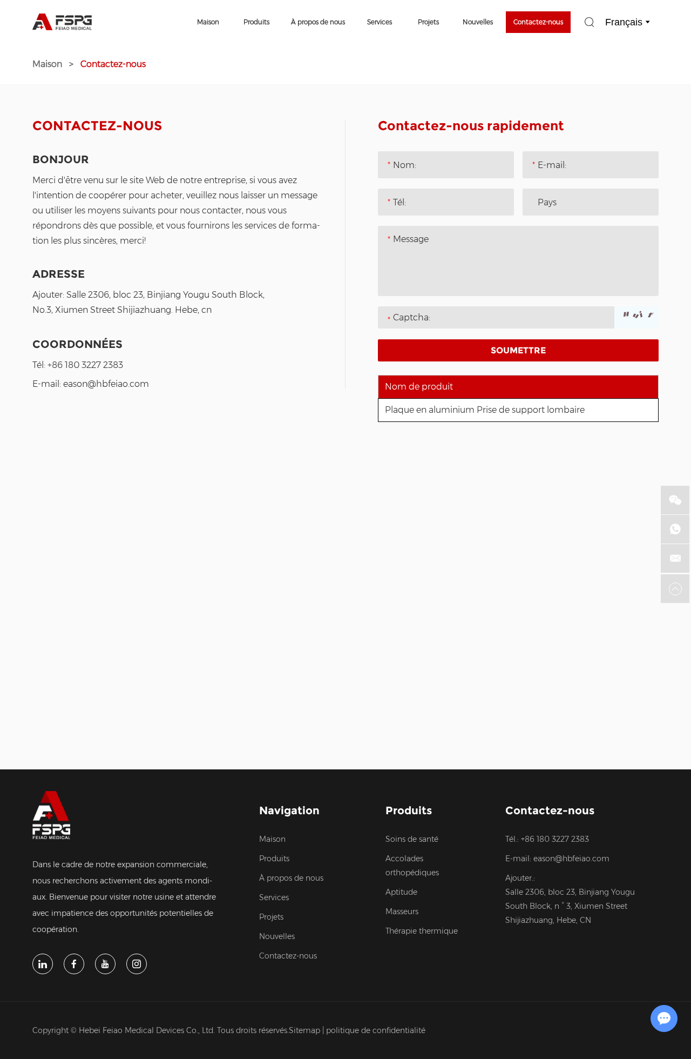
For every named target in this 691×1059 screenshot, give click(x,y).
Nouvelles (478, 22)
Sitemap (304, 1030)
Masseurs (401, 911)
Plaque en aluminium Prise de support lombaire (485, 410)
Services (379, 22)
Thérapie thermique (421, 931)
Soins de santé (411, 839)
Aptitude (401, 892)
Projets (428, 22)
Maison (208, 22)
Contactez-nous (538, 22)
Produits (256, 22)
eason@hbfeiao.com (106, 384)
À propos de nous (318, 22)
